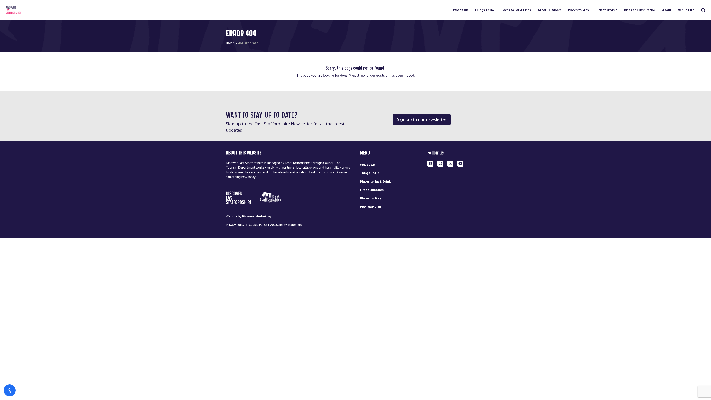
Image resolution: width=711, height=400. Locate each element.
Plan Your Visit (370, 207)
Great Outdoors (372, 190)
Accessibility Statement (286, 225)
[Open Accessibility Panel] (10, 390)
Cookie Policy (258, 225)
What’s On (367, 165)
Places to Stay (370, 198)
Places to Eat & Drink (375, 181)
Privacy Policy (235, 225)
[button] (703, 10)
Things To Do (369, 173)
